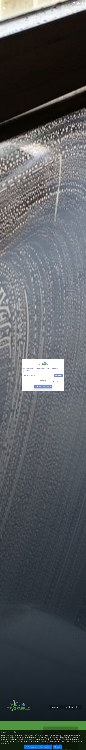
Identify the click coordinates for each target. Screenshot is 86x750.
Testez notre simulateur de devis (43, 386)
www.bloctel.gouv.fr (43, 380)
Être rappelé (58, 375)
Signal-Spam (60, 382)
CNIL (56, 382)
